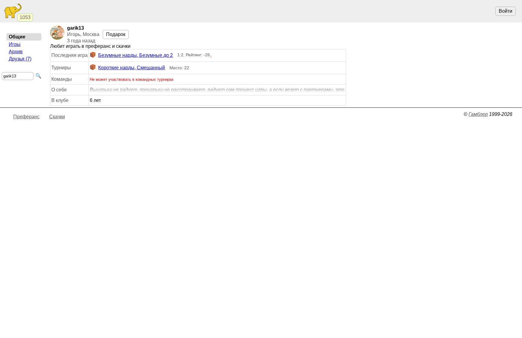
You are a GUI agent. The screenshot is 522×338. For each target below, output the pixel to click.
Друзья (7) (20, 58)
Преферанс (26, 116)
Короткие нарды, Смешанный (131, 67)
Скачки (57, 116)
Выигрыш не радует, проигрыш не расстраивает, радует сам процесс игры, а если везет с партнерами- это (217, 89)
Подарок (115, 34)
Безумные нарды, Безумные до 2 (135, 55)
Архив (16, 51)
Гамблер (478, 114)
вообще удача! (217, 90)
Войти (505, 11)
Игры (15, 44)
